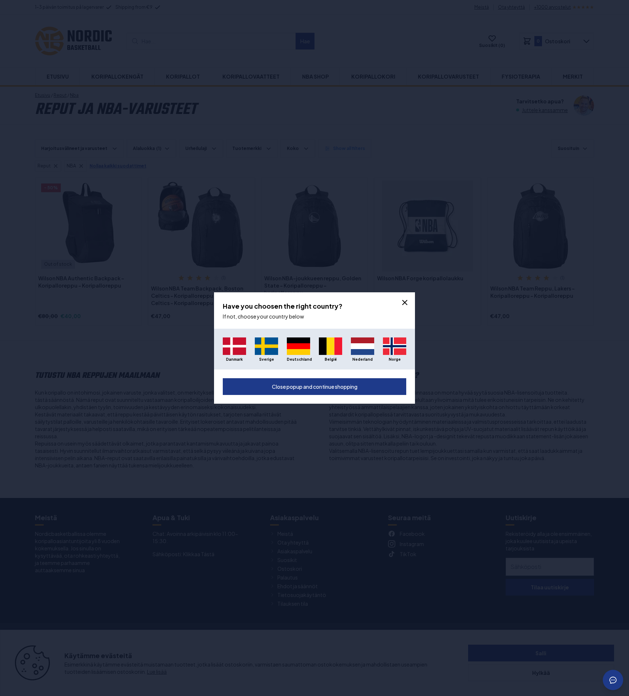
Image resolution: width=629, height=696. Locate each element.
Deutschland (298, 359)
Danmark (234, 359)
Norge (395, 359)
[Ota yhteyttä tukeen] (613, 680)
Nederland (362, 359)
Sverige (266, 359)
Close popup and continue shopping (314, 386)
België (331, 359)
